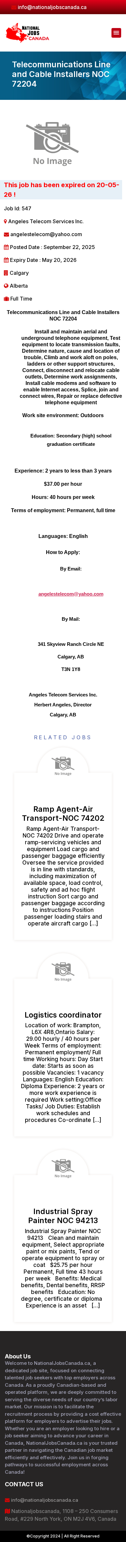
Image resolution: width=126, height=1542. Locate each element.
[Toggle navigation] (116, 33)
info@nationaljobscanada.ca (44, 1500)
